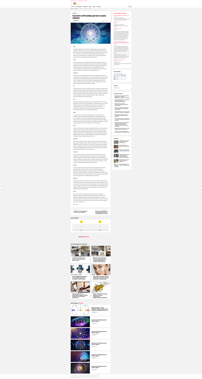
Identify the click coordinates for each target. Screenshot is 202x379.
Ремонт (72, 256)
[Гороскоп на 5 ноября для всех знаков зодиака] (80, 345)
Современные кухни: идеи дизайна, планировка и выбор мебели (124, 141)
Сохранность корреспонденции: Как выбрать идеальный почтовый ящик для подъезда (121, 108)
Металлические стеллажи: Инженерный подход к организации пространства (121, 104)
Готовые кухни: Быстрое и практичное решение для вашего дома (78, 259)
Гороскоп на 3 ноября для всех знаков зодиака (99, 366)
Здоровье (85, 6)
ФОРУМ (72, 6)
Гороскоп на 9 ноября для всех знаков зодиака (99, 320)
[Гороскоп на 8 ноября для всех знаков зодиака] (80, 333)
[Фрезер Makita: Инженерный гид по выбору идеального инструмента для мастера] (80, 269)
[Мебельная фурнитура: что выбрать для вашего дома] (116, 165)
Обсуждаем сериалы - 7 (118, 60)
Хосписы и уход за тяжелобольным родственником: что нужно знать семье (122, 132)
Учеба (76, 292)
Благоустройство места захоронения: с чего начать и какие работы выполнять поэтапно (122, 119)
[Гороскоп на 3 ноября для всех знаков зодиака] (80, 368)
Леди (94, 6)
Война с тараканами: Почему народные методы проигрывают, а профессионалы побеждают (100, 295)
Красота (93, 274)
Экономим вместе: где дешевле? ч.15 (121, 15)
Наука (90, 6)
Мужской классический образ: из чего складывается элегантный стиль (122, 129)
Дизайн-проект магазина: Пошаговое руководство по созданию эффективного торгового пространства (99, 259)
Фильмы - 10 (116, 22)
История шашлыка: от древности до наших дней (124, 146)
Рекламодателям (73, 0)
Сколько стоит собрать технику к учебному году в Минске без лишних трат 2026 (121, 115)
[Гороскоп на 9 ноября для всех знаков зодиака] (80, 321)
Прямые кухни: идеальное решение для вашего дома (124, 150)
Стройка (97, 256)
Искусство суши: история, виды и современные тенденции (124, 160)
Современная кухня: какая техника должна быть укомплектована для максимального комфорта (124, 156)
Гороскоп (80, 303)
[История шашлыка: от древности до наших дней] (116, 146)
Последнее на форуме (120, 13)
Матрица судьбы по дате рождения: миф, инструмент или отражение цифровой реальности (99, 309)
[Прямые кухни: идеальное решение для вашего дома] (116, 151)
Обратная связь (80, 0)
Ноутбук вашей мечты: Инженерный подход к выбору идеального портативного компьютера (79, 295)
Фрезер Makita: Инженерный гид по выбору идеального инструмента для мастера (79, 278)
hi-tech (72, 292)
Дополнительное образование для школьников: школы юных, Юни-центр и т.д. (121, 42)
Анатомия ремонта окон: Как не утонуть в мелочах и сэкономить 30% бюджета (122, 112)
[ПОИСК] (129, 7)
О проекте (85, 0)
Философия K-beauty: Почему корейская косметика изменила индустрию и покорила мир (101, 278)
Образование (79, 6)
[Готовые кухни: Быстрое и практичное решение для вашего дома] (80, 251)
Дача (72, 274)
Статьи (93, 256)
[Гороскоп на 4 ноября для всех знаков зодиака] (80, 356)
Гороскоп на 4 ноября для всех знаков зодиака (99, 355)
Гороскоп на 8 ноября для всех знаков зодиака (99, 332)
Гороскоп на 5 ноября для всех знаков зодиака (99, 343)
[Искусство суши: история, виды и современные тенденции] (116, 161)
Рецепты (99, 6)
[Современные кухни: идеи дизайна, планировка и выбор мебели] (116, 142)
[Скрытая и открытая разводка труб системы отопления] (1, 189)
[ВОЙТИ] (130, 7)
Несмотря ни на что (117, 28)
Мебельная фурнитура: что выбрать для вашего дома (124, 165)
